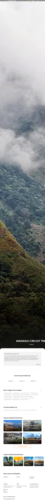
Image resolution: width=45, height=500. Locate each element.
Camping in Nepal (16, 392)
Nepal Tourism (33, 410)
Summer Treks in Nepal (16, 394)
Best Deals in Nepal (7, 399)
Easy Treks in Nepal (16, 397)
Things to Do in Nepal (26, 410)
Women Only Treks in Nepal (18, 396)
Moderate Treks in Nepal (8, 396)
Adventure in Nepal (24, 397)
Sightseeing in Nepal (7, 392)
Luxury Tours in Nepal (34, 394)
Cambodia (38, 464)
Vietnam (17, 464)
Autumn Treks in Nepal (26, 394)
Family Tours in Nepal (24, 399)
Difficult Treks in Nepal (28, 396)
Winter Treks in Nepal (33, 392)
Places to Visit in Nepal (8, 410)
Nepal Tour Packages (17, 410)
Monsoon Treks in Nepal (24, 392)
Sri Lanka (7, 464)
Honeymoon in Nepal (16, 399)
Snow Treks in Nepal (7, 394)
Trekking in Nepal (32, 397)
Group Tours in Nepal (8, 397)
